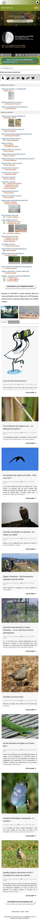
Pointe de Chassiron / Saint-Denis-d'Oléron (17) (14, 107)
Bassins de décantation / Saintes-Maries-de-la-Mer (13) (17, 134)
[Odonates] (27, 78)
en (37, 7)
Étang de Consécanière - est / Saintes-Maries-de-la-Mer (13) (18, 158)
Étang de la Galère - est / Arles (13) (11, 149)
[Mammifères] (8, 78)
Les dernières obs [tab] (7, 68)
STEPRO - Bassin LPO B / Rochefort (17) (13, 253)
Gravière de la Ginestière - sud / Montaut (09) (14, 89)
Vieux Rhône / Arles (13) (8, 244)
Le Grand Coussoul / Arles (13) (10, 191)
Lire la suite (30, 392)
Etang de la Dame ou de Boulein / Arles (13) (13, 154)
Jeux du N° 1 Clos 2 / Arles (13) (10, 168)
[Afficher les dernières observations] (10, 72)
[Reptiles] (18, 78)
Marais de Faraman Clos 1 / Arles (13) (12, 102)
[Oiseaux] (3, 78)
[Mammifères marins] (13, 78)
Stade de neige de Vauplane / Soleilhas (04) (13, 116)
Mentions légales (15, 911)
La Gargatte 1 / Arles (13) (8, 177)
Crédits (26, 911)
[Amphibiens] (22, 78)
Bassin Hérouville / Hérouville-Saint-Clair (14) (14, 248)
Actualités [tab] (4, 322)
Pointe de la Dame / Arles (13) (10, 236)
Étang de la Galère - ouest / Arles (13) (12, 163)
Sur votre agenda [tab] (14, 322)
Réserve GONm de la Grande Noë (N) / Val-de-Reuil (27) (17, 266)
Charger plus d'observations (20, 286)
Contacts (22, 911)
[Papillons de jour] (32, 78)
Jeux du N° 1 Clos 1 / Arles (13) (10, 172)
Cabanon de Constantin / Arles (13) (11, 138)
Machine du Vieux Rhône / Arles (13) (11, 195)
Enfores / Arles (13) (7, 143)
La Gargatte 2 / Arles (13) (8, 181)
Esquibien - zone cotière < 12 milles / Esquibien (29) (16, 276)
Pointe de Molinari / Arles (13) (10, 220)
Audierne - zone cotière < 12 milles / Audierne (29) (15, 271)
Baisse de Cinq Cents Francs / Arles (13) (13, 129)
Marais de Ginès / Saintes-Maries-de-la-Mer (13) (15, 200)
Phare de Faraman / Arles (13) (10, 215)
